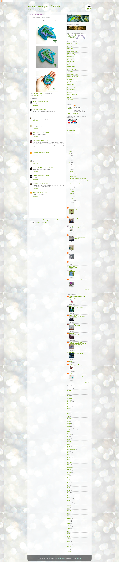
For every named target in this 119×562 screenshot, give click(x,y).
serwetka (69, 505)
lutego (71, 198)
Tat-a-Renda (72, 266)
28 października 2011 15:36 (47, 167)
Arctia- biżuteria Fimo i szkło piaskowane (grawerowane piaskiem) (77, 343)
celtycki (69, 410)
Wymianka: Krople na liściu (75, 183)
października (73, 174)
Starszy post (60, 220)
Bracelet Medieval (71, 66)
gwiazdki (69, 434)
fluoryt (68, 426)
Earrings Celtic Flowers (72, 54)
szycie (68, 525)
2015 (70, 162)
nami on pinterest (71, 130)
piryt (68, 495)
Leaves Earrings (71, 89)
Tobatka (35, 132)
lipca (71, 189)
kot (68, 459)
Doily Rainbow (70, 58)
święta (68, 528)
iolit (68, 442)
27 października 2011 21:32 (42, 140)
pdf (68, 488)
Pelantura (35, 192)
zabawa (69, 551)
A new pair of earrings (78, 245)
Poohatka (35, 183)
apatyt (68, 395)
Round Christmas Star (72, 51)
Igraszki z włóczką (73, 315)
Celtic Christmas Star (72, 69)
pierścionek (69, 493)
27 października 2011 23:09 (42, 160)
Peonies (69, 73)
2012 (70, 167)
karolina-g (71, 352)
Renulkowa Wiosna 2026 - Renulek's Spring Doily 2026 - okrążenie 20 (80, 237)
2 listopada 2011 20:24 (43, 183)
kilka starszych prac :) (78, 344)
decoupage (69, 418)
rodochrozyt (70, 498)
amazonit (69, 390)
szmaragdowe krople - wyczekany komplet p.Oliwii (79, 375)
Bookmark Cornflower (72, 46)
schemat (69, 502)
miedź (68, 475)
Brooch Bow (70, 48)
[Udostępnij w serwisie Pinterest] (51, 93)
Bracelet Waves (70, 82)
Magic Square (70, 45)
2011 (70, 169)
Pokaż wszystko (86, 289)
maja (71, 193)
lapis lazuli (69, 469)
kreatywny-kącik (37, 167)
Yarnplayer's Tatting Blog (75, 226)
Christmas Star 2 (71, 91)
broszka (69, 405)
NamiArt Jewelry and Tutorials (43, 6)
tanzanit (69, 530)
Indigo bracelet (70, 63)
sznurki (69, 521)
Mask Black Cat (70, 79)
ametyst (69, 392)
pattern (69, 487)
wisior (68, 541)
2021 (70, 151)
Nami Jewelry (78, 105)
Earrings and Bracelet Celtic (73, 77)
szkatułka (69, 518)
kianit (68, 451)
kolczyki (69, 454)
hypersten (69, 441)
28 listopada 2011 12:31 (43, 192)
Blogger (79, 558)
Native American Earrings (72, 74)
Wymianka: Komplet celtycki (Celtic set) (78, 181)
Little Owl (69, 64)
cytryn (68, 416)
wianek (68, 539)
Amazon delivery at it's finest (74, 263)
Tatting (75, 209)
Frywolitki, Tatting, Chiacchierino (76, 234)
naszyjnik (69, 479)
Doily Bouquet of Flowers (72, 87)
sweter (68, 515)
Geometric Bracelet (71, 50)
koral (68, 456)
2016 (70, 160)
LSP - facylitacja (77, 325)
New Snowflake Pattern (78, 254)
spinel (68, 507)
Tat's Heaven (72, 270)
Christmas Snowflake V (72, 43)
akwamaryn (69, 388)
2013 (70, 166)
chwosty (69, 413)
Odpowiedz (35, 105)
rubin (68, 500)
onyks (68, 482)
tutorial (68, 536)
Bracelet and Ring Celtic (72, 76)
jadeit (68, 444)
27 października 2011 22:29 (43, 152)
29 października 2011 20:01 (43, 175)
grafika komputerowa (72, 429)
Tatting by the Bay (73, 252)
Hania (34, 101)
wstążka (69, 546)
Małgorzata (35, 117)
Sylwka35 (35, 109)
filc (38, 95)
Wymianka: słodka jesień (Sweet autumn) (79, 180)
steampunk (69, 510)
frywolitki (69, 428)
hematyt (69, 438)
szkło (68, 520)
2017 (70, 158)
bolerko (69, 400)
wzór (68, 549)
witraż (68, 543)
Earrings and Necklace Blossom (74, 81)
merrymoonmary (61, 558)
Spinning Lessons (77, 218)
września (72, 185)
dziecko (69, 423)
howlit (68, 439)
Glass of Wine (77, 334)
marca (71, 196)
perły (68, 492)
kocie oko (69, 452)
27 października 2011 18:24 (44, 109)
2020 (70, 153)
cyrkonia (69, 415)
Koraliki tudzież (72, 373)
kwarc (68, 464)
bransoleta (69, 401)
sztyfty (68, 523)
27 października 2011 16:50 (42, 101)
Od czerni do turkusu (78, 307)
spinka (68, 508)
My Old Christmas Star (72, 94)
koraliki (40, 95)
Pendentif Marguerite (78, 281)
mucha (68, 477)
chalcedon (69, 411)
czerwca (72, 191)
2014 (70, 164)
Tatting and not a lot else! (75, 243)
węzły (68, 538)
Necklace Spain (70, 61)
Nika (34, 140)
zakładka (69, 553)
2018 (70, 157)
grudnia (72, 171)
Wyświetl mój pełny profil (72, 113)
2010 (70, 202)
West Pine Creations (73, 207)
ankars (68, 393)
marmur (69, 474)
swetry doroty (72, 306)
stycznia (72, 200)
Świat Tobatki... (72, 324)
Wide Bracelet (70, 71)
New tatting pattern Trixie (79, 227)
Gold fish (69, 97)
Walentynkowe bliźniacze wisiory (80, 365)
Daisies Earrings (71, 84)
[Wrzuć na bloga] (47, 93)
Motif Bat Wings (70, 53)
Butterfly (69, 86)
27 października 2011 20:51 (43, 132)
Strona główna (47, 220)
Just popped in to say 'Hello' (79, 271)
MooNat (35, 152)
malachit (69, 472)
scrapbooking (70, 503)
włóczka (69, 544)
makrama (69, 470)
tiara (68, 531)
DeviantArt (69, 127)
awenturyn (69, 398)
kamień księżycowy (71, 449)
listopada (72, 173)
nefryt (68, 480)
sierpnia (72, 187)
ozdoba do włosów (71, 484)
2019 (70, 155)
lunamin (35, 175)
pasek (68, 485)
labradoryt (69, 467)
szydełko (69, 526)
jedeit (68, 447)
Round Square (70, 96)
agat (68, 387)
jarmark (69, 446)
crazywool (71, 333)
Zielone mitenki (73, 176)
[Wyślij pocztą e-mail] (46, 93)
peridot (68, 490)
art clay (69, 396)
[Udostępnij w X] (48, 93)
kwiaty (68, 465)
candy (68, 408)
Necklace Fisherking (71, 68)
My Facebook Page (73, 267)
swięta (68, 516)
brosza (35, 95)
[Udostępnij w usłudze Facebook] (50, 93)
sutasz (68, 513)
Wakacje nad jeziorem (78, 353)
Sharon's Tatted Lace (74, 261)
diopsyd (69, 419)
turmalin (69, 534)
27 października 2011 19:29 (45, 117)
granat (68, 431)
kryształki (69, 461)
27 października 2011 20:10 (45, 124)
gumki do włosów (71, 433)
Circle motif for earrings (72, 100)
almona (70, 361)
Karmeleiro (35, 124)
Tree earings (70, 99)
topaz (68, 533)
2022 (70, 149)
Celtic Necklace (70, 56)
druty (68, 421)
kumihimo (69, 462)
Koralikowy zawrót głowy (75, 364)
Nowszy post (34, 220)
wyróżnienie (70, 548)
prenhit (68, 497)
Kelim (75, 298)
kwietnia (72, 195)
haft (68, 436)
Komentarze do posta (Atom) (41, 222)
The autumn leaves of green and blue (78, 178)
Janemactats (72, 217)
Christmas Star (70, 92)
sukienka (69, 511)
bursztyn (69, 406)
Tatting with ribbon (71, 59)
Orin (34, 160)
